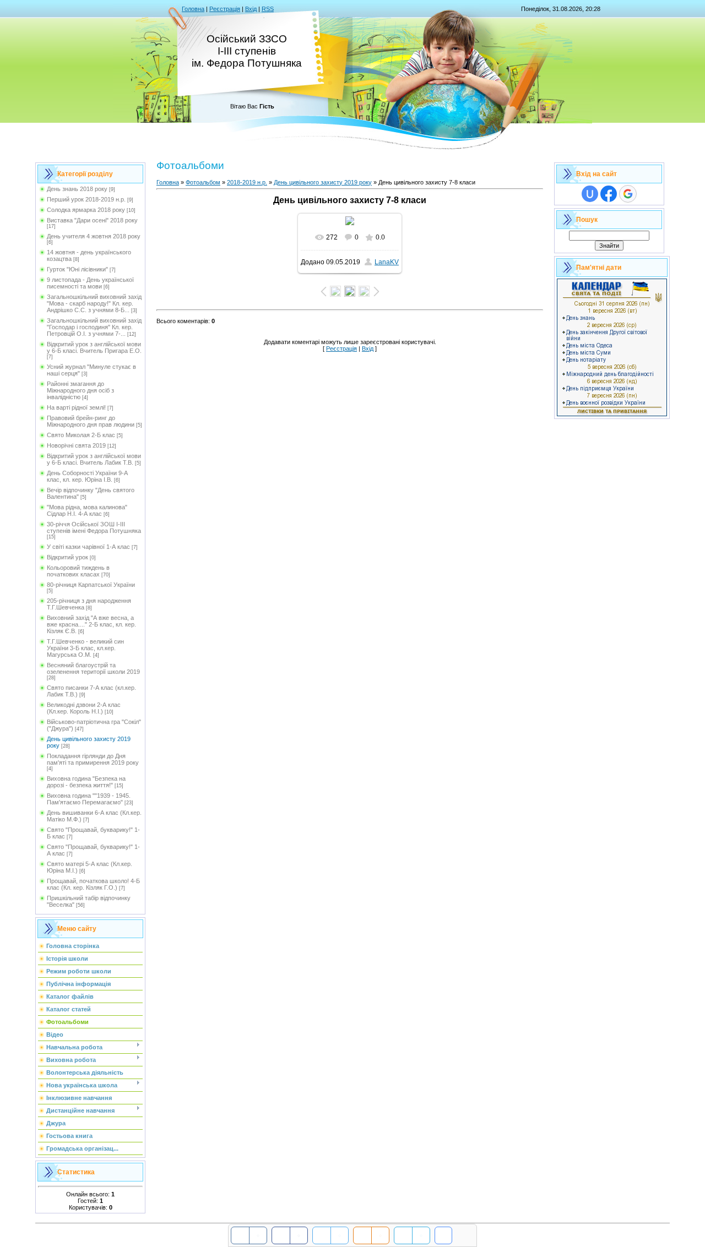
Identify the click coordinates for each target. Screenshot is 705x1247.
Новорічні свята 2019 (76, 445)
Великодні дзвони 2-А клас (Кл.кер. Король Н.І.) (84, 708)
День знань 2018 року (77, 189)
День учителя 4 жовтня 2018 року (93, 236)
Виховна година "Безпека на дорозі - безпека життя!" (86, 781)
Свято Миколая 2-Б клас (81, 435)
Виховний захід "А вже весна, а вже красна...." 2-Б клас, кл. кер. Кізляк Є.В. (91, 624)
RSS (268, 9)
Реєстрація (224, 9)
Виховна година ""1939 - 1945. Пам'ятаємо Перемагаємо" (89, 798)
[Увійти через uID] (590, 194)
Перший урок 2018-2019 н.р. (86, 199)
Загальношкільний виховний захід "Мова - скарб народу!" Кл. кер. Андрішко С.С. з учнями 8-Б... (94, 303)
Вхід (251, 9)
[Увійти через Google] (628, 194)
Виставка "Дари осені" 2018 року (92, 220)
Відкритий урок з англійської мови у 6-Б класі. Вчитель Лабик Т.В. (94, 459)
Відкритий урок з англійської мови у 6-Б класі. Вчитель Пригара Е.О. (94, 347)
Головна (193, 9)
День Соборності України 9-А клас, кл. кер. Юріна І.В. (87, 476)
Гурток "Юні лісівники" (77, 269)
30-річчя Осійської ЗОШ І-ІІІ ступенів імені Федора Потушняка (94, 527)
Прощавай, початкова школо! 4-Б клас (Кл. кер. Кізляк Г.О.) (93, 884)
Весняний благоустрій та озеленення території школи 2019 (93, 668)
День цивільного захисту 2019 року (323, 182)
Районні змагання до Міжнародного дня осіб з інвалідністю (80, 390)
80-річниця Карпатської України (91, 584)
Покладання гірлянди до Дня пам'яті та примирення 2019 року (93, 759)
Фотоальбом (203, 182)
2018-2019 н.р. (247, 182)
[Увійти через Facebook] (608, 194)
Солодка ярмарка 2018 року (86, 209)
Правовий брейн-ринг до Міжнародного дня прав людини (90, 421)
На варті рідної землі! (76, 407)
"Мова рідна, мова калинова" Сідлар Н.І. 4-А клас (87, 510)
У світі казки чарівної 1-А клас (88, 546)
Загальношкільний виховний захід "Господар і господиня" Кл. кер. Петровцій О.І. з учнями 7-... (94, 327)
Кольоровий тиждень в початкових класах (78, 571)
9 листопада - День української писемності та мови (90, 283)
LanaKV (387, 262)
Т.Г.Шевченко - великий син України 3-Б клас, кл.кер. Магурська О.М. (85, 648)
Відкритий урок (67, 557)
